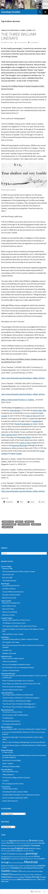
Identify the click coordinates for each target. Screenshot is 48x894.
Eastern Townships (32, 845)
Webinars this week (9, 653)
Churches (10, 843)
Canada (40, 841)
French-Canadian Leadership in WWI (15, 798)
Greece (25, 856)
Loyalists (41, 859)
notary (3, 868)
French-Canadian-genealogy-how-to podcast (18, 681)
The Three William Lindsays (18, 36)
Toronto (43, 877)
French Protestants (8, 854)
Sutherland (6, 877)
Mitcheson (20, 862)
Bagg (11, 841)
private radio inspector (10, 801)
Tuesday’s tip (7, 650)
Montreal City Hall (6, 866)
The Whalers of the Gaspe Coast (13, 623)
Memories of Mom (8, 615)
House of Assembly (9, 524)
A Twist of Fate (7, 752)
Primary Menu (45, 12)
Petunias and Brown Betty (11, 595)
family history (29, 848)
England (19, 848)
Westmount (13, 879)
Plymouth (23, 868)
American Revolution (20, 445)
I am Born (5, 781)
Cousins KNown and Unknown (12, 592)
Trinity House (7, 527)
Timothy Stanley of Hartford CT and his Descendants (20, 698)
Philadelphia (15, 868)
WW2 (43, 879)
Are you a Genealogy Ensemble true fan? (16, 664)
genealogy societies (6, 856)
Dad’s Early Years (8, 609)
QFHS (41, 868)
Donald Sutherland (12, 846)
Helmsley (31, 856)
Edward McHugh (8, 848)
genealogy (5, 30)
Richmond (14, 874)
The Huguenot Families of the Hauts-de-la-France (19, 626)
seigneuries (38, 874)
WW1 (39, 879)
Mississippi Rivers (24, 437)
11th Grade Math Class (10, 771)
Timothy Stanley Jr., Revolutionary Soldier (16, 701)
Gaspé (23, 854)
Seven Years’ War (39, 410)
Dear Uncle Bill (7, 577)
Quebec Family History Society (30, 871)
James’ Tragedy (7, 763)
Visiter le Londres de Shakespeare (14, 687)
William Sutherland (23, 879)
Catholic (3, 843)
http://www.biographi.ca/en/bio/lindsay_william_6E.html (23, 378)
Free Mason (29, 521)
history (37, 856)
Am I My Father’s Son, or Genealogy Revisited (18, 667)
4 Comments (34, 42)
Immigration (5, 859)
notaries (41, 865)
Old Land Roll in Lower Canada (12, 634)
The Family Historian (9, 581)
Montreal (31, 862)
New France (14, 30)
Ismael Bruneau (15, 859)
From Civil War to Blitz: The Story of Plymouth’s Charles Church (24, 729)
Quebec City (31, 30)
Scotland (32, 874)
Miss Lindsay (13, 862)
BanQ (15, 841)
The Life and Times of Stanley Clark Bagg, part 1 (19, 707)
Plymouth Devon (32, 868)
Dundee (20, 846)
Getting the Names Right (11, 766)
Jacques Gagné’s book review (12, 690)
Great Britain (15, 410)
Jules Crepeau (24, 859)
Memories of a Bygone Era (11, 603)
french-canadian (6, 851)
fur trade (18, 854)
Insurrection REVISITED (10, 586)
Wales (7, 879)
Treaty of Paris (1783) (27, 443)
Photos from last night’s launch (13, 658)
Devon (3, 846)
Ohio (12, 437)
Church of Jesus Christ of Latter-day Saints (26, 843)
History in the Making (9, 612)
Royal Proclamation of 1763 (26, 424)
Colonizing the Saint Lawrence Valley (15, 792)
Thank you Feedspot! (9, 661)
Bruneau (33, 840)
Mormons (16, 866)
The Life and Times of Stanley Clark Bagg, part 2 (19, 704)
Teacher (21, 877)
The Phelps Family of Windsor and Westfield (17, 695)
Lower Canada (24, 524)
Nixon (35, 866)
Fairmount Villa (7, 568)
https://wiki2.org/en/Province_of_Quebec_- (18, 399)
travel (3, 879)
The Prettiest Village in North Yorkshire (16, 778)
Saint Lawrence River (9, 434)
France (38, 848)
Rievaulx (20, 874)
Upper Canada (16, 453)
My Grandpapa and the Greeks (13, 784)
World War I (34, 879)
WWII (6, 881)
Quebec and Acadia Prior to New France (16, 620)
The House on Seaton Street (12, 712)
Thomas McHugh (32, 877)
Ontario (8, 868)
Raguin (41, 871)
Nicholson (30, 866)
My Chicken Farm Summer (11, 721)
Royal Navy (26, 874)
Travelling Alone (8, 718)
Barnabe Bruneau (23, 841)
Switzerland (15, 877)
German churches (17, 856)
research (6, 874)
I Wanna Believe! (8, 774)
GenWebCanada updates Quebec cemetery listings (20, 639)
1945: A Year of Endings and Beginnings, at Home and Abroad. (23, 742)
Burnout (19, 521)
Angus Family (4, 840)
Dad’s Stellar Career (9, 606)
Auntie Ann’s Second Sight (11, 760)
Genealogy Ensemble (10, 12)
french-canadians (16, 851)
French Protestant (28, 851)
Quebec (23, 30)
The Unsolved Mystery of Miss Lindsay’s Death (18, 571)
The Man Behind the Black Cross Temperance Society (21, 795)
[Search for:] (24, 553)
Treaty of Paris (31, 416)
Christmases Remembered (11, 724)
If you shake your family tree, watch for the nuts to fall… (21, 684)
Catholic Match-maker (10, 789)
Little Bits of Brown (9, 589)
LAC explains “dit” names (11, 642)
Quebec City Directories (10, 670)
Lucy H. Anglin (21, 42)
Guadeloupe (36, 421)
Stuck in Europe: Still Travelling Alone (15, 715)
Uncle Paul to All (8, 574)
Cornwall (41, 843)
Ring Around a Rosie (9, 598)
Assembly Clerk (8, 521)
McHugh (5, 862)
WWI (3, 881)
